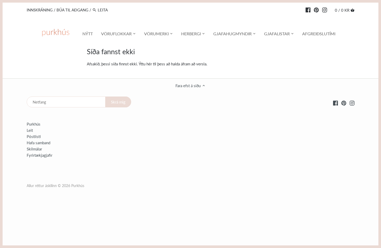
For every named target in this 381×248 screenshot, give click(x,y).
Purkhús (33, 124)
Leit (30, 130)
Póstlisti (34, 136)
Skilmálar (34, 149)
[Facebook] (308, 10)
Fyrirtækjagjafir (39, 155)
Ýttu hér (145, 63)
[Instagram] (324, 10)
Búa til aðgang (72, 10)
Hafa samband (38, 142)
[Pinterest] (316, 10)
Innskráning (40, 10)
